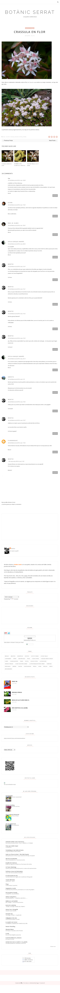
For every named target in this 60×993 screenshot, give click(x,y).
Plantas (20, 666)
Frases (21, 661)
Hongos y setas (34, 661)
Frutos (26, 661)
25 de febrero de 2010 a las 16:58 (16, 180)
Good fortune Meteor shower (13, 919)
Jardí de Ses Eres (16, 806)
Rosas (39, 666)
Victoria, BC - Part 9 (10, 881)
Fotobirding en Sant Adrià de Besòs (15, 850)
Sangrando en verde (11, 888)
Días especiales (21, 658)
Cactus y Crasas (30, 28)
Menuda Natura (10, 929)
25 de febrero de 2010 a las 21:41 (16, 289)
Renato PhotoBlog (10, 926)
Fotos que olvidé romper (12, 846)
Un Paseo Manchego (11, 867)
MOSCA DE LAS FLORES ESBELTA (20, 700)
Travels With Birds (10, 880)
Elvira (10, 202)
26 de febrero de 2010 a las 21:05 (16, 402)
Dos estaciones (15, 825)
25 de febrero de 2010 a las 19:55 (16, 225)
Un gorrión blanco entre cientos (13, 851)
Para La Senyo (15, 815)
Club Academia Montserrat (12, 814)
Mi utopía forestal (10, 939)
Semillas (45, 666)
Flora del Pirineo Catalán (47, 658)
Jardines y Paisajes (9, 663)
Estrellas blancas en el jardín (32, 164)
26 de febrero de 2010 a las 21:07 (16, 420)
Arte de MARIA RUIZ (11, 824)
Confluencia (8, 847)
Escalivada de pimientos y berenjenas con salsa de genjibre (20, 889)
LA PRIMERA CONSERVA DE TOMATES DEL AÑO (17, 923)
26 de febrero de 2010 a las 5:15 (16, 379)
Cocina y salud (44, 656)
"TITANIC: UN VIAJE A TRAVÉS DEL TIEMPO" (15, 906)
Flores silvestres (14, 661)
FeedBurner (33, 640)
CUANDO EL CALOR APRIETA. (12, 894)
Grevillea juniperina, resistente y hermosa (16, 943)
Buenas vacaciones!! (16, 797)
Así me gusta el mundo (11, 892)
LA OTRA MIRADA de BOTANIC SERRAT (37, 663)
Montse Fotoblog (10, 805)
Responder (55, 195)
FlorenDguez (13, 440)
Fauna (28, 658)
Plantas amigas (27, 666)
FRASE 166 (14, 681)
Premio (34, 666)
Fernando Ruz (9, 913)
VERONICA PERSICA (17, 692)
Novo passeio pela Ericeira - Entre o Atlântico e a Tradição (19, 843)
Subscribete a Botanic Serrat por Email (13, 642)
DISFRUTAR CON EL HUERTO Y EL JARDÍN (16, 942)
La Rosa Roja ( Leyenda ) (11, 885)
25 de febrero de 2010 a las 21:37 (16, 266)
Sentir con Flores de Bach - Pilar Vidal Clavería (17, 854)
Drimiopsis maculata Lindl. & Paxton (14, 930)
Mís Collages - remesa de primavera (14, 902)
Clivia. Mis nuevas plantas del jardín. (14, 872)
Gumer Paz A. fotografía (12, 909)
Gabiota (11, 377)
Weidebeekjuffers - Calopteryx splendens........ (16, 898)
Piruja (7, 884)
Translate (15, 599)
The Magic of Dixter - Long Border (13, 915)
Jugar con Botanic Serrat (21, 663)
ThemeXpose (26, 983)
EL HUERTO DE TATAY (11, 922)
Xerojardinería (8, 668)
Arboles (7, 656)
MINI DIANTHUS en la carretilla (20, 708)
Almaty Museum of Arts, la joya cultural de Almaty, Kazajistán (20, 855)
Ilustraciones (43, 661)
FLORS (7, 933)
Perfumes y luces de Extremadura (14, 871)
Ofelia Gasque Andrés (16, 241)
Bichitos (27, 656)
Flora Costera (35, 658)
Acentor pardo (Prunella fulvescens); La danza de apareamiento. (21, 868)
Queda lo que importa (11, 910)
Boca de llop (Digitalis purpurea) (13, 935)
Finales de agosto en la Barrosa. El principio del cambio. (19, 864)
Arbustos (13, 656)
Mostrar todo (53, 946)
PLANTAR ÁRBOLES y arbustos (13, 938)
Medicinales (7, 666)
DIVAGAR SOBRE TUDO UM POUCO (15, 841)
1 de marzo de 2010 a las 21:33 (16, 461)
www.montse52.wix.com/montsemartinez (14, 738)
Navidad (14, 666)
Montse (28, 35)
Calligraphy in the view (11, 918)
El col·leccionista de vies (12, 875)
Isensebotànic (9, 795)
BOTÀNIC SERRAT (30, 12)
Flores (24, 136)
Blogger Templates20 (40, 983)
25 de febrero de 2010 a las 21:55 (16, 338)
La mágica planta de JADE (7, 164)
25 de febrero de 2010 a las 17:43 (16, 205)
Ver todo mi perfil (14, 551)
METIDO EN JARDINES (11, 858)
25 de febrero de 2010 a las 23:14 (16, 358)
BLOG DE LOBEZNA (11, 905)
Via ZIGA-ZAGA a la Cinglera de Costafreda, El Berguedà (19, 877)
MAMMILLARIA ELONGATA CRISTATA (19, 164)
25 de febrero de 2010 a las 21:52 (16, 313)
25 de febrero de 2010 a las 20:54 (16, 244)
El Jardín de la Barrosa (11, 863)
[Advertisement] (13, 527)
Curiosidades (8, 658)
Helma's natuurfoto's (11, 896)
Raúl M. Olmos (13, 223)
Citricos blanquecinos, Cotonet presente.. (15, 860)
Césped (14, 658)
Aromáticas (20, 656)
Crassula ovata (18, 136)
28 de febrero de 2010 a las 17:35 (16, 443)
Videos (50, 666)
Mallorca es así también (12, 901)
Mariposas (49, 663)
